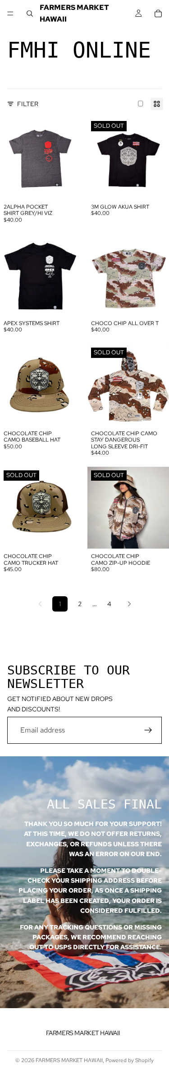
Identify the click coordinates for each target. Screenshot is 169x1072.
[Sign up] (148, 730)
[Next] (129, 604)
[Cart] (158, 13)
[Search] (30, 13)
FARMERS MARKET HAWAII (69, 1060)
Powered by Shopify (129, 1060)
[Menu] (10, 13)
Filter (27, 104)
